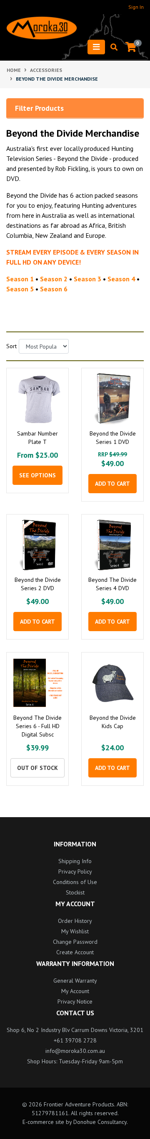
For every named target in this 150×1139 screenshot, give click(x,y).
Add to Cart (112, 483)
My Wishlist (75, 931)
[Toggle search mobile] (111, 47)
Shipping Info (75, 861)
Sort (9, 346)
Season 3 (87, 279)
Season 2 (54, 279)
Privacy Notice (75, 1001)
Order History (75, 921)
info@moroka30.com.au (75, 1051)
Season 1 (20, 279)
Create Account (75, 952)
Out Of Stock (37, 768)
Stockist (75, 892)
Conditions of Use (75, 882)
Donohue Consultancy (100, 1122)
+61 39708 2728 (75, 1040)
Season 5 (20, 289)
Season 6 (54, 289)
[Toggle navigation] (96, 47)
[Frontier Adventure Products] (41, 28)
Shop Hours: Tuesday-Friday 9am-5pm (75, 1061)
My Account (75, 991)
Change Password (75, 941)
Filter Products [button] (39, 108)
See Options (37, 475)
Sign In (136, 7)
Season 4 (121, 279)
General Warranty (75, 980)
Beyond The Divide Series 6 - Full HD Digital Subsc (37, 726)
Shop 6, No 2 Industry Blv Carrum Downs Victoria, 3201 (75, 1030)
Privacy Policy (75, 871)
